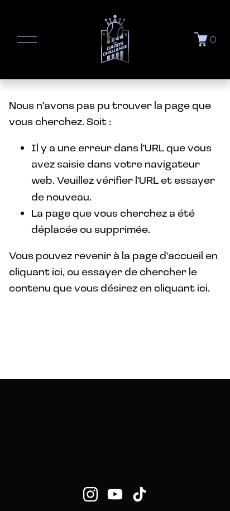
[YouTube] (115, 494)
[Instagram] (90, 494)
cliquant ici (36, 271)
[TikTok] (139, 494)
